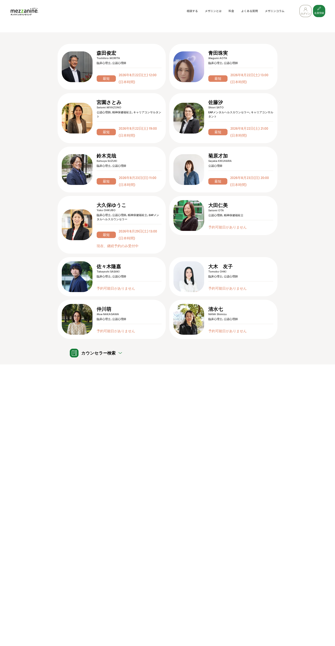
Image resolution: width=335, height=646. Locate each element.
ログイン (305, 13)
